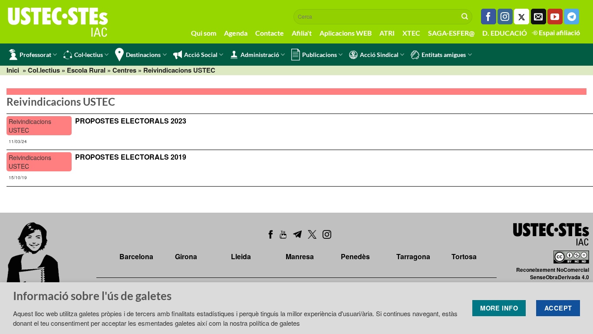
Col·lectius (88, 54)
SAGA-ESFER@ (451, 33)
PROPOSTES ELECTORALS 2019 (130, 157)
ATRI (387, 33)
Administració (259, 54)
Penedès (355, 256)
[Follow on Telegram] (571, 16)
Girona (186, 256)
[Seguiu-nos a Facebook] (488, 16)
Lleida (241, 256)
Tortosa (464, 256)
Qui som (203, 33)
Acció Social (200, 54)
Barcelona (136, 256)
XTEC (411, 33)
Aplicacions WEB (346, 33)
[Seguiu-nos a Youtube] (555, 16)
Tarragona (413, 256)
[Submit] (465, 16)
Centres (124, 70)
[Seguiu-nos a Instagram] (505, 16)
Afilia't (302, 33)
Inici (13, 70)
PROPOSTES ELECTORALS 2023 (130, 121)
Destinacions (143, 54)
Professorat (35, 54)
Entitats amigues (444, 54)
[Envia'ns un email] (538, 16)
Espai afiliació (558, 32)
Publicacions (319, 54)
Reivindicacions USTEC (30, 125)
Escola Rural (86, 70)
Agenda (235, 33)
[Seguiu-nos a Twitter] (521, 16)
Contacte (269, 33)
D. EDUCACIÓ (504, 33)
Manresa (300, 256)
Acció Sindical (379, 54)
